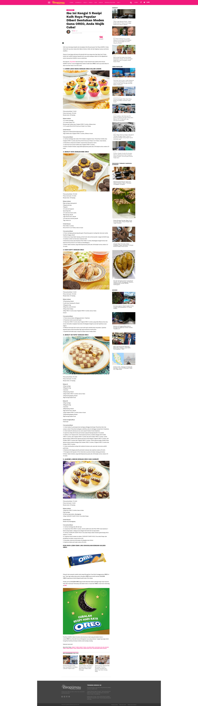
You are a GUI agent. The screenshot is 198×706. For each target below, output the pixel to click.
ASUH (85, 2)
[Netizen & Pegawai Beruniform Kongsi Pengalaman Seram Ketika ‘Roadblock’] (123, 324)
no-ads (102, 647)
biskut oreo (75, 647)
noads (107, 647)
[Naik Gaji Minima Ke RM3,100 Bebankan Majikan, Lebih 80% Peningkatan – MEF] (123, 344)
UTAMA (71, 2)
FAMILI (90, 2)
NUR (96, 2)
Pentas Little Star (110, 2)
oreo (64, 648)
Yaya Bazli (72, 61)
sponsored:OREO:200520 (100, 648)
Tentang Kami (122, 704)
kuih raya (97, 647)
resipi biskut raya (71, 648)
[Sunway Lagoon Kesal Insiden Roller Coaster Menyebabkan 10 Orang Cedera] (123, 303)
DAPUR (101, 2)
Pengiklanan (114, 704)
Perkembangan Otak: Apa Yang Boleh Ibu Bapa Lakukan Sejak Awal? (70, 667)
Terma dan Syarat (132, 704)
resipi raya (80, 648)
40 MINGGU (78, 2)
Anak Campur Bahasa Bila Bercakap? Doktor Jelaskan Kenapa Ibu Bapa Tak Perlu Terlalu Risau (102, 668)
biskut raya (83, 647)
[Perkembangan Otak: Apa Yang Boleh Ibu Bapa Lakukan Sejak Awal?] (70, 663)
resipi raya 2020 (87, 648)
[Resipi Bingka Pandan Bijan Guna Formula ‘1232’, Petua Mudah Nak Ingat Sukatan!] (123, 218)
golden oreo (90, 647)
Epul (74, 30)
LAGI (118, 2)
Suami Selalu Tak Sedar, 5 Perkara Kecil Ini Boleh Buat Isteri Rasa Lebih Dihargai (86, 668)
